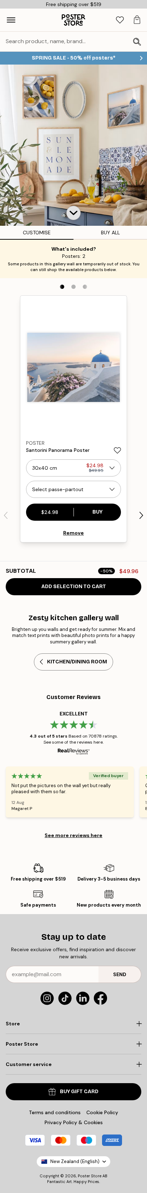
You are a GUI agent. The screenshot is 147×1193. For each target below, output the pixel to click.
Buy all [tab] (110, 232)
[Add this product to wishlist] (117, 450)
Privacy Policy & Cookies (74, 1122)
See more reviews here (73, 835)
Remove (73, 533)
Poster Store (89, 1175)
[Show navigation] (11, 20)
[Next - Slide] (141, 515)
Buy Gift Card (79, 1092)
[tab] (119, 20)
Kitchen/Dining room (77, 662)
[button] (73, 213)
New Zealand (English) (75, 1161)
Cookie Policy (102, 1112)
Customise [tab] (37, 232)
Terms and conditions (55, 1112)
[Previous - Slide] (5, 515)
